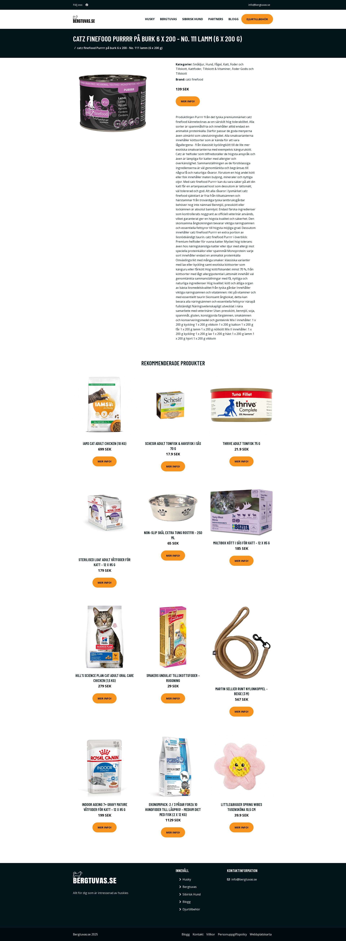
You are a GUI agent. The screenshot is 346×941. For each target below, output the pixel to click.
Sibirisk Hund (192, 19)
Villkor (210, 934)
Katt (226, 64)
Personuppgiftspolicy (232, 934)
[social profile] (87, 4)
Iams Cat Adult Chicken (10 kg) (104, 443)
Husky (150, 19)
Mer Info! (188, 101)
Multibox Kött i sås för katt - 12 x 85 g (241, 543)
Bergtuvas (168, 19)
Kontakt (198, 934)
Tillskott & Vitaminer (216, 69)
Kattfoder (194, 69)
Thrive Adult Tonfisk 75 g (241, 443)
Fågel (218, 64)
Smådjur (198, 64)
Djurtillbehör (257, 19)
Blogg (234, 19)
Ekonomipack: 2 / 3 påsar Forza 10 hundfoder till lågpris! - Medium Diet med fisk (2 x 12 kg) (173, 809)
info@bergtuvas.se (259, 4)
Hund (209, 64)
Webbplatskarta (261, 934)
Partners (215, 19)
